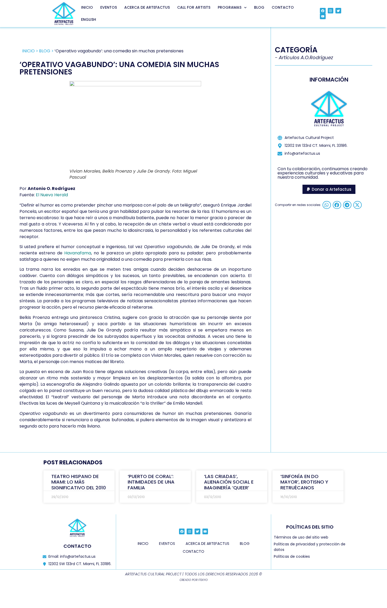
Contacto (283, 7)
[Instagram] (331, 11)
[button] (328, 189)
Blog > (46, 51)
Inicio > (30, 51)
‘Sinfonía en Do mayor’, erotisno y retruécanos (304, 482)
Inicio (87, 7)
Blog (259, 7)
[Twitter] (338, 11)
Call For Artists (193, 7)
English (88, 19)
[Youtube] (323, 16)
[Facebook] (323, 11)
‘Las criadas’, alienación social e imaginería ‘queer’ (229, 482)
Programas (229, 7)
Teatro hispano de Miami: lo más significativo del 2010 (78, 482)
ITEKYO (203, 580)
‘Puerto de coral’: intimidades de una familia (151, 482)
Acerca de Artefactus (147, 7)
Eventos (108, 7)
